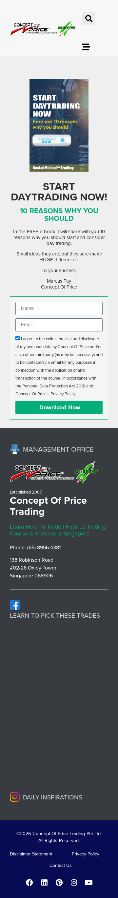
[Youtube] (88, 882)
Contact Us (60, 865)
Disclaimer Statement (31, 854)
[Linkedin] (44, 882)
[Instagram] (74, 882)
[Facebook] (29, 882)
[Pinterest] (59, 882)
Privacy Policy (85, 854)
